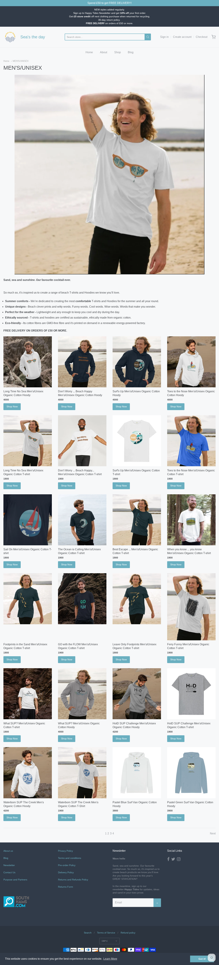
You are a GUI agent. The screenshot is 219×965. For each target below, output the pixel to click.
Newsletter (9, 865)
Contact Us (9, 872)
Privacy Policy (65, 850)
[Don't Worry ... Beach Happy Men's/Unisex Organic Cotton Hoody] (82, 361)
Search (88, 932)
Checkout (201, 36)
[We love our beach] (10, 37)
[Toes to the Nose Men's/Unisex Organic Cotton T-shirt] (191, 440)
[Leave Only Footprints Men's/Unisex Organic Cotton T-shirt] (137, 598)
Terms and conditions (69, 858)
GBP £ (105, 941)
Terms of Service (106, 932)
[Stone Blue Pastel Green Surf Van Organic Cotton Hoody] (191, 772)
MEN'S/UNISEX (21, 61)
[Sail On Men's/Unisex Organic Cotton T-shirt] (27, 519)
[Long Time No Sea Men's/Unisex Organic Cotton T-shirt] (27, 440)
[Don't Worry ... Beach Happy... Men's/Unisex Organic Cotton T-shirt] (82, 440)
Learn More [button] (110, 958)
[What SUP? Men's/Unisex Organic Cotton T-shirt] (27, 693)
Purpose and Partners (15, 879)
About (103, 52)
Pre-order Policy (66, 865)
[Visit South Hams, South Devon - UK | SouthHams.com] (16, 917)
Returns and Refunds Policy (73, 879)
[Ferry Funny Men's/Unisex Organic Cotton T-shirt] (191, 606)
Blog (130, 52)
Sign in (164, 36)
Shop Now (12, 406)
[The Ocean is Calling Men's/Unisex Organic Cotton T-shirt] (82, 519)
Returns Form (65, 886)
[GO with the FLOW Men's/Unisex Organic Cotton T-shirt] (82, 598)
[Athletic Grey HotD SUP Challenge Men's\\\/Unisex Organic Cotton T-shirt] (191, 693)
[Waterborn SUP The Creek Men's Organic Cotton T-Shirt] (82, 772)
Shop (117, 52)
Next (213, 833)
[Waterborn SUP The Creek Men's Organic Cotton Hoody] (27, 772)
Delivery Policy (66, 872)
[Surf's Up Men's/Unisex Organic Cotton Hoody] (137, 361)
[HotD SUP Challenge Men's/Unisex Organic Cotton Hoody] (137, 693)
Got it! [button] (202, 958)
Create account (182, 36)
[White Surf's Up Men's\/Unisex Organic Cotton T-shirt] (137, 440)
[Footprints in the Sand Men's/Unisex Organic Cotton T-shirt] (27, 598)
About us (8, 850)
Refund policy (128, 932)
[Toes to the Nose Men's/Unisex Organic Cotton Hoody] (191, 361)
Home (89, 52)
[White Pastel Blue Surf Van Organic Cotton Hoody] (137, 772)
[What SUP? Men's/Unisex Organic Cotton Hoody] (82, 693)
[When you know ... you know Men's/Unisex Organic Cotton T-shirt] (191, 519)
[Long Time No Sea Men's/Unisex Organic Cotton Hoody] (27, 361)
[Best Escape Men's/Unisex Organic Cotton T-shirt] (137, 519)
